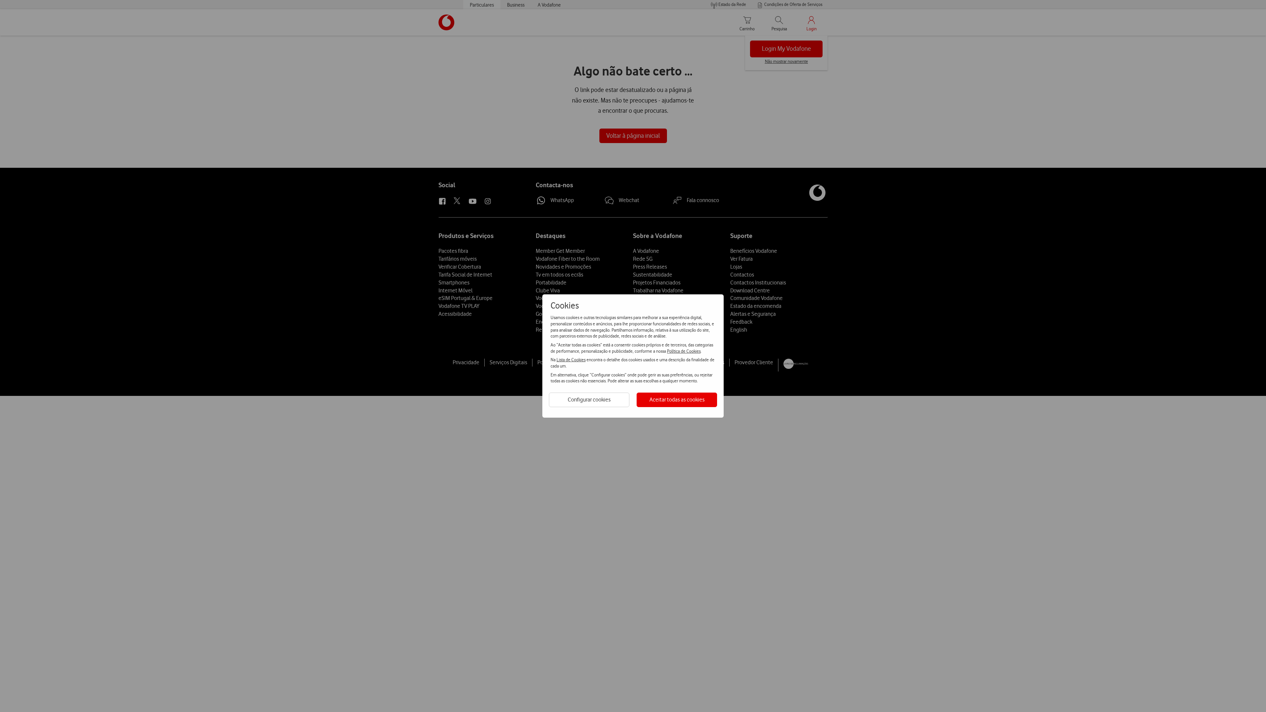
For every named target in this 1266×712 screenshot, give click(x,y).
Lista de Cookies (571, 359)
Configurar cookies (589, 399)
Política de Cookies (684, 351)
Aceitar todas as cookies (677, 399)
